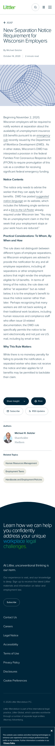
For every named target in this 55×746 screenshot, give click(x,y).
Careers (8, 626)
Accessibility (10, 644)
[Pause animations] (43, 7)
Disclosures (10, 671)
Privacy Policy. (9, 743)
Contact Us (10, 617)
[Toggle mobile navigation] (50, 7)
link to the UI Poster (22, 210)
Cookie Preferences (15, 680)
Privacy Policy (11, 662)
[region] (27, 736)
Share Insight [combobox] (13, 401)
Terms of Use (11, 653)
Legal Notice (10, 635)
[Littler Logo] (9, 7)
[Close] (52, 731)
